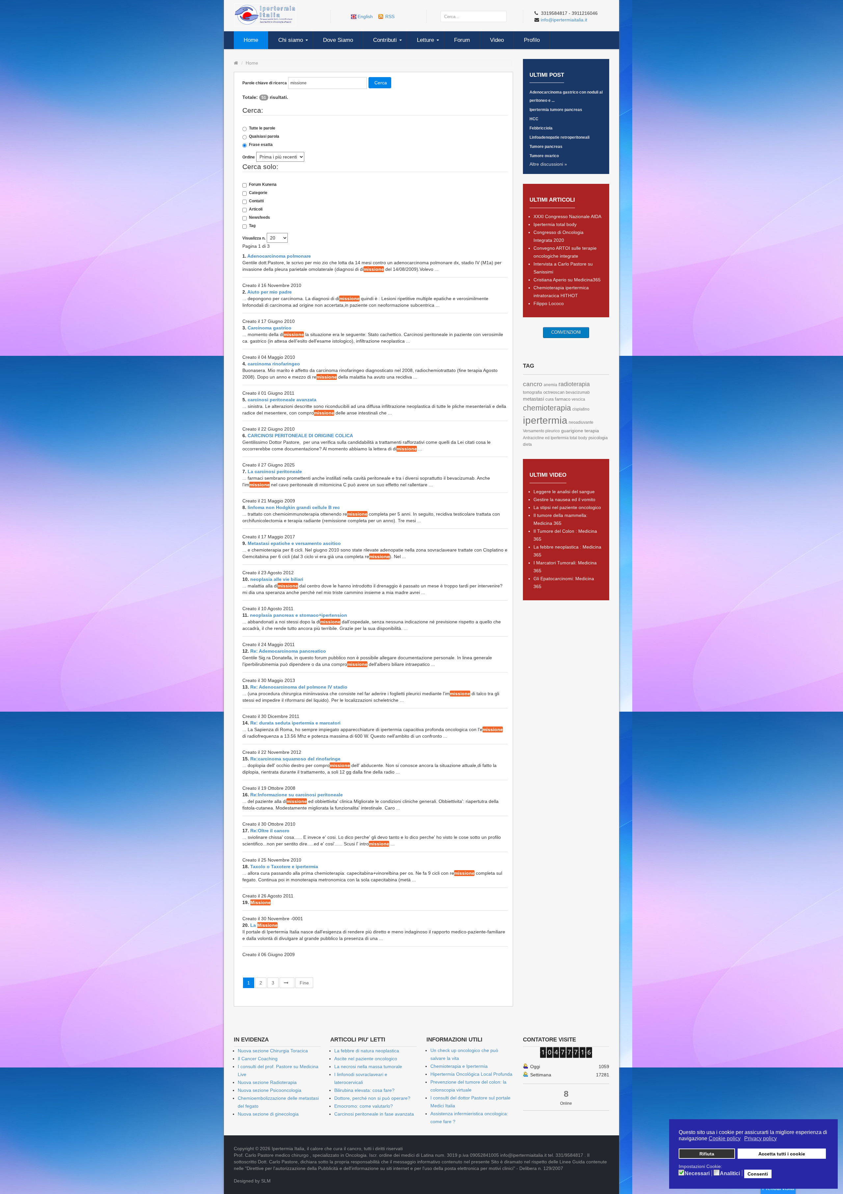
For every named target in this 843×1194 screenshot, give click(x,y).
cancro (532, 384)
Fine (304, 982)
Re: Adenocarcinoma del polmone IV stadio (298, 687)
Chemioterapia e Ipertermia (459, 1066)
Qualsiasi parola (264, 136)
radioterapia (574, 384)
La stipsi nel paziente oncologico (567, 507)
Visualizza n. (253, 238)
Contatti (256, 201)
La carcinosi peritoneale (275, 471)
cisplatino (580, 409)
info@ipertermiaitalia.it (564, 19)
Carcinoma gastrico (269, 327)
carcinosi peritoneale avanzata (282, 399)
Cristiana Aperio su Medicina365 (567, 279)
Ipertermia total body (555, 224)
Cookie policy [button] (725, 1138)
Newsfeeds (259, 217)
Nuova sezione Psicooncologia (269, 1090)
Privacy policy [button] (760, 1138)
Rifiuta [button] (706, 1153)
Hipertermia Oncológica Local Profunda (471, 1074)
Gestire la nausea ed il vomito (564, 499)
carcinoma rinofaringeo (274, 363)
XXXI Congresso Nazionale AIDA (567, 216)
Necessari (697, 1173)
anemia (550, 385)
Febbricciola (541, 128)
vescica (578, 399)
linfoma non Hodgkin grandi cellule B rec (294, 507)
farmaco (562, 399)
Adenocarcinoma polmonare (279, 256)
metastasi (533, 399)
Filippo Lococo (548, 303)
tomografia (532, 392)
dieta (527, 444)
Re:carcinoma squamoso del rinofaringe (295, 758)
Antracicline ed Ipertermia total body (555, 438)
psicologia (598, 437)
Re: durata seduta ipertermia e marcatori (295, 722)
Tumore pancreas (546, 146)
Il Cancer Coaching (258, 1058)
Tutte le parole (262, 128)
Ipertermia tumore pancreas (556, 109)
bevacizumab (578, 392)
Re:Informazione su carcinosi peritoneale (296, 794)
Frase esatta (261, 144)
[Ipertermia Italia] (265, 14)
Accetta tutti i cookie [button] (781, 1153)
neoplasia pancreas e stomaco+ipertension (298, 615)
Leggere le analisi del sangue (564, 491)
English (365, 16)
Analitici (730, 1173)
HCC (534, 119)
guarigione (572, 430)
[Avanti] (287, 983)
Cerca (380, 82)
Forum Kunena (263, 184)
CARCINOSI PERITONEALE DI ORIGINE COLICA (300, 435)
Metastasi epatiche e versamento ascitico (294, 543)
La (264, 925)
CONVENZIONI (566, 332)
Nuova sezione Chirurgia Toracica (273, 1050)
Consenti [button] (758, 1174)
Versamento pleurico (541, 431)
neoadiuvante (581, 422)
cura (549, 399)
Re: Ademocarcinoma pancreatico (288, 651)
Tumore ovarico (544, 156)
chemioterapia (547, 408)
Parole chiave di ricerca (264, 83)
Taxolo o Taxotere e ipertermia (284, 866)
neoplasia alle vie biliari (276, 579)
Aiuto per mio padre (269, 292)
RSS (389, 16)
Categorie (258, 192)
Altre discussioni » (548, 164)
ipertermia (545, 420)
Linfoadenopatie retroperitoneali (559, 137)
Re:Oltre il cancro (269, 830)
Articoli (255, 209)
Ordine (248, 157)
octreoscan (553, 392)
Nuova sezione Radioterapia (267, 1082)
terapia (592, 430)
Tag (252, 225)
